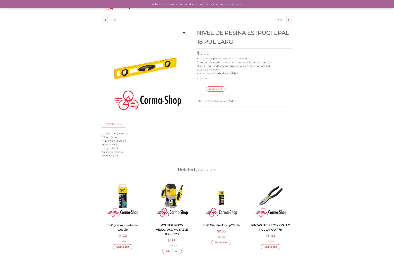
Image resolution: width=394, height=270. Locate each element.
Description (113, 124)
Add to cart (215, 89)
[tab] (115, 124)
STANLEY (231, 101)
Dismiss (237, 4)
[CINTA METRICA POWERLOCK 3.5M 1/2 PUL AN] (105, 19)
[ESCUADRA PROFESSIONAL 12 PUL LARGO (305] (288, 19)
